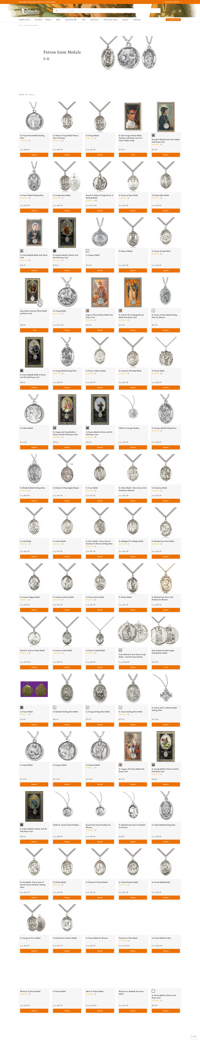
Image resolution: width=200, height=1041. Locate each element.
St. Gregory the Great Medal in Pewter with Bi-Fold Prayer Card (65, 433)
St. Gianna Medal (59, 541)
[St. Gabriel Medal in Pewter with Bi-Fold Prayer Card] (34, 806)
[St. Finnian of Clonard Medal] (100, 863)
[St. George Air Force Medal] (34, 919)
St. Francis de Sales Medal (161, 251)
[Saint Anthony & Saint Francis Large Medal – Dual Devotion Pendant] (133, 632)
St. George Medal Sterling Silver (65, 371)
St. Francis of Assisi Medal (128, 195)
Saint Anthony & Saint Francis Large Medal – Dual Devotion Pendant (132, 655)
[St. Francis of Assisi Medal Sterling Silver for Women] (166, 292)
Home (20, 25)
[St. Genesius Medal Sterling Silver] (166, 409)
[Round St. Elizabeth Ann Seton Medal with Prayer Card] (166, 117)
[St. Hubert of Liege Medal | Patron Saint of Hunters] (67, 117)
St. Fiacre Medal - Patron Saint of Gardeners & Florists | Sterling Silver (99, 542)
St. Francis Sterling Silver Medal (130, 712)
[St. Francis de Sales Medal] (166, 232)
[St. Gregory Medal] (100, 232)
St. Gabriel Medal (26, 428)
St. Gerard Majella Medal (161, 882)
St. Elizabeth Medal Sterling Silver (32, 488)
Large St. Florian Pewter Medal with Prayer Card (99, 316)
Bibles (58, 20)
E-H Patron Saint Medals (31, 25)
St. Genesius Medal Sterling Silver (164, 428)
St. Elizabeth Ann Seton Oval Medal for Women (132, 826)
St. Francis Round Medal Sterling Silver (32, 136)
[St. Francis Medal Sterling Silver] (34, 176)
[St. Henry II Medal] (133, 232)
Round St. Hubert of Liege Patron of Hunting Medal (99, 196)
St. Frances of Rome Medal (96, 371)
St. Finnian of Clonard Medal (97, 882)
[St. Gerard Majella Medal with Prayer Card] (34, 232)
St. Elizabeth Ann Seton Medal (163, 541)
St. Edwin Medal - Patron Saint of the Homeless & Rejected (133, 489)
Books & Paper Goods (110, 20)
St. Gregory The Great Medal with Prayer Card (131, 770)
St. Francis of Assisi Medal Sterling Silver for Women (164, 316)
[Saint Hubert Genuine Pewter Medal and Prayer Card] (34, 292)
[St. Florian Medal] (166, 352)
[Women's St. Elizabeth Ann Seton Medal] (133, 973)
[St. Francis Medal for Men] (166, 919)
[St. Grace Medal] (100, 469)
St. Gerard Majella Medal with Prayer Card (34, 256)
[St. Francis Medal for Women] (100, 919)
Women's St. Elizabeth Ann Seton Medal (131, 992)
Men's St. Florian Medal (94, 991)
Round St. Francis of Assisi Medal (32, 650)
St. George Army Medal (62, 195)
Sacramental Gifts (71, 20)
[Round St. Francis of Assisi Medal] (34, 632)
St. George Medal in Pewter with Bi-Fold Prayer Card (165, 770)
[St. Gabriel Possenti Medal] (133, 863)
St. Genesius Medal (93, 765)
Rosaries (48, 20)
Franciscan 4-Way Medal (128, 938)
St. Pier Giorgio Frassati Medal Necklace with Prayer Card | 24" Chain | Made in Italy (130, 138)
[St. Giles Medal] (34, 522)
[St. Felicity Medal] (67, 863)
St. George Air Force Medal (30, 938)
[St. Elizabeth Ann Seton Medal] (166, 522)
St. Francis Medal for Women (97, 938)
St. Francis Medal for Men (161, 938)
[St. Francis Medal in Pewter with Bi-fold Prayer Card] (100, 409)
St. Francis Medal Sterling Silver (32, 195)
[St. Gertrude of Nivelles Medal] (133, 352)
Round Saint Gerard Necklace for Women (98, 826)
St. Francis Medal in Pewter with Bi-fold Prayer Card (99, 433)
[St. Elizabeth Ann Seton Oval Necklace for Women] (166, 578)
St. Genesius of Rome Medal (63, 597)
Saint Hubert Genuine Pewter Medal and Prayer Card (33, 312)
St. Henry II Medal (125, 251)
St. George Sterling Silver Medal (98, 712)
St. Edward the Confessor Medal (65, 938)
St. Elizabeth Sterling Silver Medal (65, 712)
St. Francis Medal (26, 712)
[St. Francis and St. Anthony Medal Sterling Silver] (166, 689)
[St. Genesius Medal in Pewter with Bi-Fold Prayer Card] (67, 232)
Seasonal (125, 20)
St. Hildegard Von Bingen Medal (131, 541)
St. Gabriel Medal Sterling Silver (164, 825)
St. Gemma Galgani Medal (30, 597)
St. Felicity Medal (59, 882)
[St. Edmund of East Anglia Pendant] (67, 469)
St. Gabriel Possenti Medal (128, 882)
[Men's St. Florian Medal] (100, 973)
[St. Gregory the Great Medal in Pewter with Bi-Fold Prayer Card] (67, 409)
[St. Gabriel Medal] (34, 409)
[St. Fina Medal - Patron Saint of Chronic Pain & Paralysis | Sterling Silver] (34, 863)
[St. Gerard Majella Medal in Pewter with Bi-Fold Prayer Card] (34, 352)
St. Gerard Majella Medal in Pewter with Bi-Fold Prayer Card (33, 376)
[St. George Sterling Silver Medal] (100, 689)
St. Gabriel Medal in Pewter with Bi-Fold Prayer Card (33, 830)
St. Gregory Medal (92, 255)
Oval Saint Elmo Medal (160, 195)
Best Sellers (38, 20)
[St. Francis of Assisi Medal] (133, 176)
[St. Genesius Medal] (100, 746)
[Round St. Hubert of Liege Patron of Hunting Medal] (100, 176)
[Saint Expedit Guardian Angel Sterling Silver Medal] (166, 632)
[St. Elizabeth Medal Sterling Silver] (34, 469)
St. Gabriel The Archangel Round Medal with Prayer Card (131, 316)
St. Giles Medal (25, 541)
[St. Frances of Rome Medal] (100, 352)
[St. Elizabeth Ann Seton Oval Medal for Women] (133, 806)
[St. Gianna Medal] (67, 522)
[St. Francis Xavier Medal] (100, 578)
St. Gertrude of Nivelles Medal (130, 371)
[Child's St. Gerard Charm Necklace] (67, 806)
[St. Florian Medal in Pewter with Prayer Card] (166, 973)
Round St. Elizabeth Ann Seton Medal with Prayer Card (166, 140)
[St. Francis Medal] (34, 689)
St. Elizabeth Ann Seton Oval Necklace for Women (162, 598)
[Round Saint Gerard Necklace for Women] (100, 806)
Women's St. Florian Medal (30, 991)
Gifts (83, 20)
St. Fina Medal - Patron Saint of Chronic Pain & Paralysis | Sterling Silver (32, 884)
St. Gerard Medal (26, 765)
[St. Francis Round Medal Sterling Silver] (34, 117)
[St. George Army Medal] (67, 176)
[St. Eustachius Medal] (166, 469)
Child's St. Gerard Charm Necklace (66, 825)
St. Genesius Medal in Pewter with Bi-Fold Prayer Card (65, 256)
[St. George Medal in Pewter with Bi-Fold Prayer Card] (166, 746)
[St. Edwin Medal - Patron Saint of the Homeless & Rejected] (133, 469)
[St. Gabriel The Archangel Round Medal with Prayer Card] (133, 292)
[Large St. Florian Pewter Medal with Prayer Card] (100, 292)
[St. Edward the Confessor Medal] (67, 919)
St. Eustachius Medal (159, 488)
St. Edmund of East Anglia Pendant (66, 488)
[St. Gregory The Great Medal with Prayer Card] (133, 746)
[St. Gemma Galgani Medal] (34, 578)
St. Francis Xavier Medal (95, 597)
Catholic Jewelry (24, 20)
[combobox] (107, 10)
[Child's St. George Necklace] (133, 409)
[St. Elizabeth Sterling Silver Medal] (67, 689)
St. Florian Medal (158, 371)
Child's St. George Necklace (129, 428)
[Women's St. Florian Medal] (34, 973)
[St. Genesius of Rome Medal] (67, 578)
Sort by (21, 94)
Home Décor (94, 20)
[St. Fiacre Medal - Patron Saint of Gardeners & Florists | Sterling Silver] (100, 522)
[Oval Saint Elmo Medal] (166, 176)
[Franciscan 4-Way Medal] (133, 919)
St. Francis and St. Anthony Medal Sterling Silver (164, 709)
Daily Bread (137, 20)
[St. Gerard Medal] (34, 746)
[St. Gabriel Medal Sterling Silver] (166, 806)
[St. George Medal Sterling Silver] (67, 352)
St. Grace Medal (92, 488)
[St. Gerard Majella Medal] (166, 863)
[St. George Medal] (100, 117)
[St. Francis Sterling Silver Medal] (133, 689)
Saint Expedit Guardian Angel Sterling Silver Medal (163, 651)
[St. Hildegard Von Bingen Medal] (133, 522)
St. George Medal (92, 135)
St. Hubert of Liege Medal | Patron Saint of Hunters (65, 136)
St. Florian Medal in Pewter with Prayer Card (164, 996)
